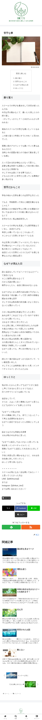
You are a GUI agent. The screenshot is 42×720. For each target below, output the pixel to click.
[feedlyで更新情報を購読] (11, 527)
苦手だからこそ (21, 81)
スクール (7, 498)
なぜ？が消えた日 (21, 85)
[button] (21, 514)
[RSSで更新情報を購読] (30, 527)
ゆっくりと (19, 88)
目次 (18, 73)
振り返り (18, 78)
